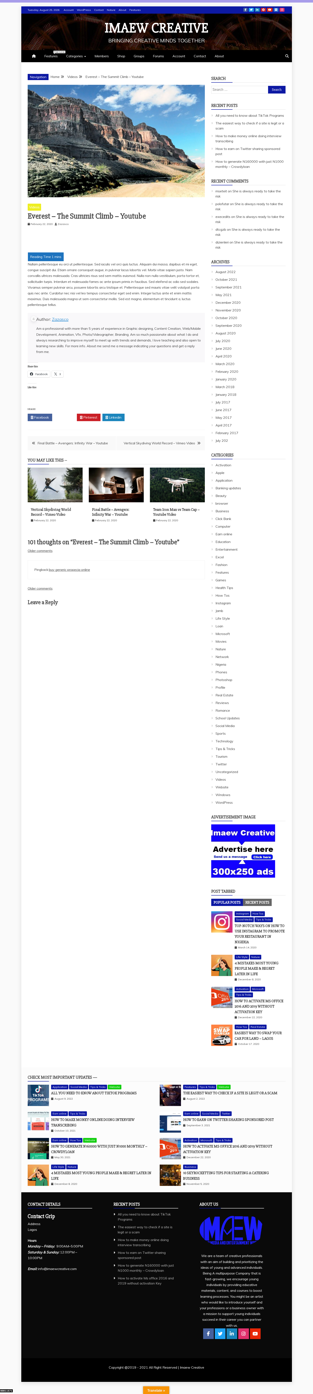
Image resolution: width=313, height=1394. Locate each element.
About (122, 10)
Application (224, 480)
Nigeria (220, 664)
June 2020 (223, 348)
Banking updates (228, 488)
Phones (221, 672)
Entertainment (226, 549)
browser (221, 503)
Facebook (245, 10)
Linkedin (257, 10)
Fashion (221, 565)
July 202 (221, 440)
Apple (219, 473)
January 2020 (225, 379)
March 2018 (224, 387)
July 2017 (222, 402)
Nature (111, 10)
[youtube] (255, 1333)
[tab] (227, 902)
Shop (121, 56)
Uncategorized (226, 772)
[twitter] (220, 1333)
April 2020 (223, 356)
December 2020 (228, 302)
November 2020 (228, 310)
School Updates (227, 718)
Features (135, 10)
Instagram (282, 10)
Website (221, 787)
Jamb (219, 611)
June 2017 (223, 410)
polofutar (222, 204)
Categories (74, 56)
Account (69, 10)
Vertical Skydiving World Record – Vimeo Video (159, 443)
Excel (219, 557)
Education (223, 542)
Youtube (270, 10)
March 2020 (224, 364)
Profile (220, 687)
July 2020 (222, 341)
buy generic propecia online (69, 569)
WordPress (84, 10)
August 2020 (225, 333)
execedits (222, 217)
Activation (223, 465)
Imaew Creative (156, 28)
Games (220, 580)
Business (222, 511)
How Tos (222, 595)
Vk (276, 10)
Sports (220, 733)
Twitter (251, 10)
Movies (221, 641)
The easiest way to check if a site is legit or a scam (230, 1093)
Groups (139, 56)
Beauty (221, 496)
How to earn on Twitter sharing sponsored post (228, 1119)
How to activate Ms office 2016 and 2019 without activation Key (259, 1006)
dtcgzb (220, 229)
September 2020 (228, 325)
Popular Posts (227, 902)
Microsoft (222, 634)
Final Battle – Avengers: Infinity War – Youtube (72, 443)
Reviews (222, 703)
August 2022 (225, 272)
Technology (224, 741)
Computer (222, 526)
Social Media (225, 726)
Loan (219, 626)
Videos (34, 207)
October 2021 (226, 279)
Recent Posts (257, 902)
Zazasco (60, 319)
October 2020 (226, 318)
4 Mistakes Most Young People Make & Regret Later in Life (257, 968)
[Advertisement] (40, 241)
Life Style (222, 618)
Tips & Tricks (225, 749)
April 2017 (223, 425)
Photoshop (223, 680)
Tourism (221, 756)
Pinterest (263, 10)
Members (102, 56)
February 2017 (226, 433)
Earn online (223, 534)
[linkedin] (232, 1333)
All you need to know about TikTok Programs (249, 115)
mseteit (221, 191)
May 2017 (223, 417)
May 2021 (223, 295)
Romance (222, 710)
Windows (222, 795)
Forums (158, 56)
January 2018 (225, 394)
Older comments (40, 551)
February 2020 (226, 371)
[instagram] (243, 1333)
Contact (99, 10)
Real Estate (224, 695)
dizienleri (222, 242)
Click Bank (223, 519)
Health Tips (224, 588)
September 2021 (228, 287)
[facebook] (208, 1333)
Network (222, 657)
